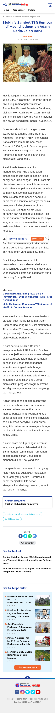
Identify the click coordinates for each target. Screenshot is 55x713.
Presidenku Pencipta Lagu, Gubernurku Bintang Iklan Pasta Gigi (19, 613)
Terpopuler (18, 10)
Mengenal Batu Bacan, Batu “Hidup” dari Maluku (19, 654)
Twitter (29, 695)
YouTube (40, 695)
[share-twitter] (25, 536)
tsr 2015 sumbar (12, 519)
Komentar (29, 543)
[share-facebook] (20, 536)
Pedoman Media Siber (38, 699)
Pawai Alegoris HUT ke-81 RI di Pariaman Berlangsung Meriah (18, 640)
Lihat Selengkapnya (27, 667)
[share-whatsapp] (30, 536)
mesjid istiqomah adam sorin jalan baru (22, 514)
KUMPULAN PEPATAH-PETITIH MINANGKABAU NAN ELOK (20, 599)
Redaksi (10, 699)
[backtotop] (27, 678)
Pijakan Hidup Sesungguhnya (21, 504)
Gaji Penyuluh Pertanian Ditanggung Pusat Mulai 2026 (19, 627)
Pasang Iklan (21, 699)
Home (6, 10)
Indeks (31, 10)
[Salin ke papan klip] (35, 536)
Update (38, 239)
